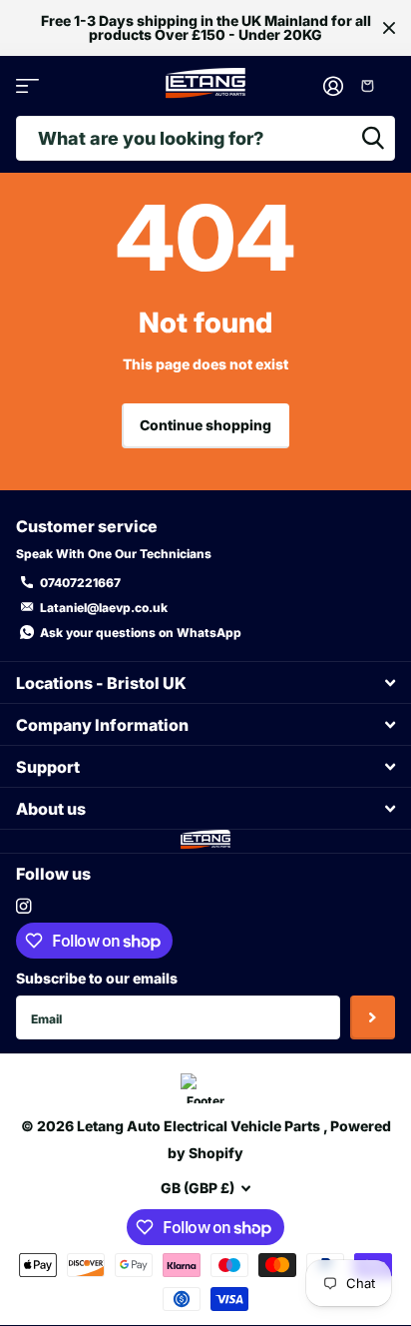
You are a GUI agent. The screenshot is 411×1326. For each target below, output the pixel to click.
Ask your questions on (140, 632)
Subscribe (372, 1017)
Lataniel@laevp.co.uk (104, 607)
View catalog (27, 86)
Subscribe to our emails (97, 978)
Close (389, 28)
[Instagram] (23, 906)
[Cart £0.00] (374, 86)
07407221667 (80, 582)
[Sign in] (333, 86)
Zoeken (373, 138)
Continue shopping (205, 424)
